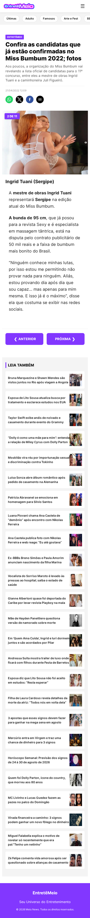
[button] (9, 99)
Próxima (65, 339)
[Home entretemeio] (19, 6)
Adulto (29, 18)
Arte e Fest (71, 18)
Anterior (25, 339)
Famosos (49, 18)
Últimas (11, 18)
